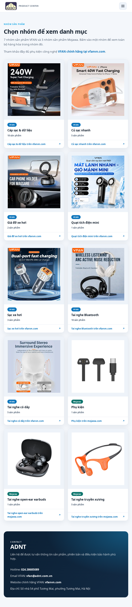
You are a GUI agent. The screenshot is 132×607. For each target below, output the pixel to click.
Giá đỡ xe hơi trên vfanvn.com (34, 236)
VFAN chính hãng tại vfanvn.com (81, 51)
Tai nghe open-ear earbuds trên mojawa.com (34, 515)
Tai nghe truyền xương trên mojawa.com (98, 516)
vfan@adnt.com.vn (39, 576)
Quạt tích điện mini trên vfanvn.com (98, 236)
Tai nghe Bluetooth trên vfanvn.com (98, 328)
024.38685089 (30, 569)
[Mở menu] (123, 6)
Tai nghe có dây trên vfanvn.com (34, 420)
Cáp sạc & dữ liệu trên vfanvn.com (34, 144)
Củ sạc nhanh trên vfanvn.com (98, 144)
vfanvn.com (53, 582)
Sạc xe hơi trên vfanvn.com (34, 328)
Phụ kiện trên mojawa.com (98, 420)
